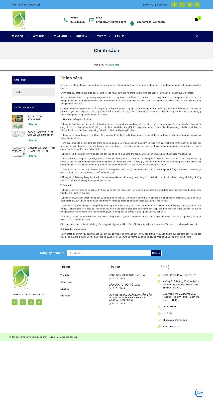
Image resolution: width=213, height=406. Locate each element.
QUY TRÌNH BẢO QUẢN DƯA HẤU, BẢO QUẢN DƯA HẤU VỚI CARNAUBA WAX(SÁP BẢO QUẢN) (130, 297)
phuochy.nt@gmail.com (111, 21)
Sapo (76, 337)
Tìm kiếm (65, 275)
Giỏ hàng (65, 295)
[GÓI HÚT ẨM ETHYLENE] (17, 122)
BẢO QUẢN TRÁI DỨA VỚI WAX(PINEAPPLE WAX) (40, 134)
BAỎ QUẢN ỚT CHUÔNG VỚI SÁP (127, 275)
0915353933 (77, 21)
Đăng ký (149, 4)
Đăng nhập (162, 4)
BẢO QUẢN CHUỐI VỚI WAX (124, 284)
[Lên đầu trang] (183, 401)
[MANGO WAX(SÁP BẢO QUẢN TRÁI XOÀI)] (19, 151)
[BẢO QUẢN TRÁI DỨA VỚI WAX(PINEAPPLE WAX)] (19, 134)
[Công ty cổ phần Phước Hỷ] (19, 19)
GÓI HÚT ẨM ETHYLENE (34, 118)
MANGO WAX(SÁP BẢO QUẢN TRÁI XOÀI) (41, 149)
